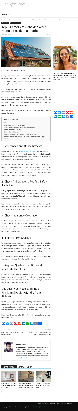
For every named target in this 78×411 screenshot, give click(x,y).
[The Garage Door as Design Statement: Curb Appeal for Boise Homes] (25, 376)
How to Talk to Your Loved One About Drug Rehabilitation (40, 334)
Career (53, 10)
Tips (58, 403)
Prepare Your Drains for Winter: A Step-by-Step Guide (43, 385)
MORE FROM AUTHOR (25, 367)
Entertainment (37, 10)
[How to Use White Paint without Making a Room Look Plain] (8, 376)
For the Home (11, 20)
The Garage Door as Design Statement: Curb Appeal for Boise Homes (25, 385)
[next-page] (6, 391)
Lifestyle (52, 403)
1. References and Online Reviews (14, 125)
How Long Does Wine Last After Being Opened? (12, 334)
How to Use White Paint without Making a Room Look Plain (8, 385)
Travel (47, 403)
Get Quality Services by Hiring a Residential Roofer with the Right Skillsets (24, 138)
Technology (6, 15)
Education (60, 10)
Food (67, 10)
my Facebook (23, 358)
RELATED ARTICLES (9, 367)
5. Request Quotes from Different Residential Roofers (20, 134)
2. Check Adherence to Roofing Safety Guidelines (19, 127)
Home (13, 10)
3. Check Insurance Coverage (12, 129)
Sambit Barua (7, 34)
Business (28, 10)
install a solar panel (28, 151)
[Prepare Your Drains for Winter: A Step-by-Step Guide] (43, 376)
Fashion (46, 10)
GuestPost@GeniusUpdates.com (42, 407)
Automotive (20, 10)
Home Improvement (22, 20)
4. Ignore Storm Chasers (11, 132)
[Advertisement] (65, 32)
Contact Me (6, 10)
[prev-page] (2, 391)
